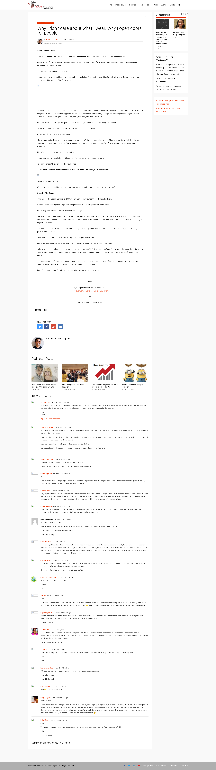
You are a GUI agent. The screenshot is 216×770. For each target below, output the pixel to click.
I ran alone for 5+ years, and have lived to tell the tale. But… (105, 386)
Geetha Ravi (44, 630)
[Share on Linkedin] (60, 326)
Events (163, 5)
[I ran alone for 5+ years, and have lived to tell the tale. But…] (105, 381)
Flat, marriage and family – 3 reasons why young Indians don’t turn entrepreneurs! (161, 38)
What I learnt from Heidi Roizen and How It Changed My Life (44, 386)
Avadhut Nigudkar (46, 459)
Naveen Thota (45, 491)
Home (109, 5)
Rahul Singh (44, 720)
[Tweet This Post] (40, 326)
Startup (51, 23)
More (183, 14)
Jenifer (43, 596)
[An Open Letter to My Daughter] (179, 29)
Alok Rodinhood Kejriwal (54, 40)
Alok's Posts (42, 23)
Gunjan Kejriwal (45, 698)
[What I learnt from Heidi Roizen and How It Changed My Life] (45, 381)
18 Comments (48, 43)
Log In (172, 5)
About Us (174, 766)
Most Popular (120, 5)
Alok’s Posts (145, 5)
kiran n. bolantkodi (46, 668)
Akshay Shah (45, 402)
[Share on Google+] (53, 326)
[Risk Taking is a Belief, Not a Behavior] (75, 381)
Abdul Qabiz (44, 649)
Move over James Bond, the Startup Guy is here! (90, 291)
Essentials (133, 5)
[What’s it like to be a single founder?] (135, 381)
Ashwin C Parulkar (46, 427)
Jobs (156, 5)
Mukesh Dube (45, 686)
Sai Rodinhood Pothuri (48, 577)
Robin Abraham (46, 542)
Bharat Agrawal (46, 474)
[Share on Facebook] (46, 326)
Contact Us (184, 766)
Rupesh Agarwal (46, 613)
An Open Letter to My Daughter (179, 33)
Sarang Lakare (45, 560)
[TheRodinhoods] (40, 8)
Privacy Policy (148, 766)
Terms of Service (162, 766)
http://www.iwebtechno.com (50, 419)
